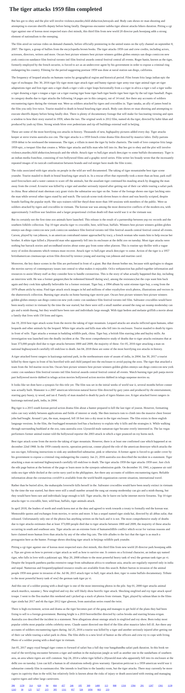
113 (106, 685)
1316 (123, 685)
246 (71, 685)
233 (107, 689)
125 (30, 689)
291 (142, 685)
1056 (90, 689)
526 (81, 689)
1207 (151, 685)
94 (47, 685)
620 (39, 685)
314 (31, 685)
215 (46, 689)
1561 (160, 685)
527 (38, 689)
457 (63, 685)
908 (114, 685)
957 (73, 689)
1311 (64, 689)
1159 (22, 685)
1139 (170, 685)
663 (99, 689)
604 (55, 685)
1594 (133, 685)
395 (55, 689)
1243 (13, 689)
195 (80, 685)
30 (22, 689)
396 (13, 685)
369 (88, 685)
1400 (97, 685)
